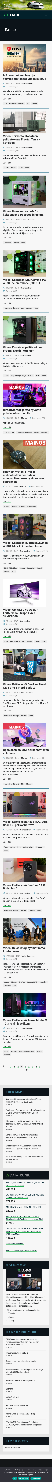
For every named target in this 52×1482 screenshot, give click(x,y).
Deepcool (7, 243)
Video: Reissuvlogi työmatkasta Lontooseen (24, 949)
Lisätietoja (36, 1478)
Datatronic (19, 1175)
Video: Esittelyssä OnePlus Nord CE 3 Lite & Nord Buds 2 (24, 686)
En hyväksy (23, 1478)
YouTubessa (11, 1300)
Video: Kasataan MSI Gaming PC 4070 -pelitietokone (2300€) (24, 281)
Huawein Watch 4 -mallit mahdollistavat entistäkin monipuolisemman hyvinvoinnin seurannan (23, 476)
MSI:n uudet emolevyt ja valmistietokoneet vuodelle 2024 (24, 77)
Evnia (6, 641)
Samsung (44, 432)
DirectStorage (9, 432)
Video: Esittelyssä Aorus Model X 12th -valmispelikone (25, 1022)
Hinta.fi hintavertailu (12, 1447)
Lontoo (6, 982)
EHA (5, 104)
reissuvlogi (43, 982)
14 (27, 1070)
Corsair (22, 568)
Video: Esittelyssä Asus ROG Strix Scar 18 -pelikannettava (25, 823)
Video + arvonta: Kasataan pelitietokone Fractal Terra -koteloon (21, 139)
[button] (46, 14)
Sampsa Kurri (27, 83)
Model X (7, 1055)
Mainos (34, 104)
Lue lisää (7, 98)
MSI (28, 104)
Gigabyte (14, 1051)
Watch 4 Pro (31, 506)
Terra (21, 168)
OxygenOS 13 (32, 982)
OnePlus (32, 910)
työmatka (7, 985)
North (38, 376)
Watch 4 (22, 506)
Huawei (6, 506)
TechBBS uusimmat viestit (21, 1332)
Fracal (6, 376)
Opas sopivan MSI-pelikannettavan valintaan (26, 751)
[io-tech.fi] (11, 15)
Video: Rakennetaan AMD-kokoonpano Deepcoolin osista (23, 213)
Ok (15, 1478)
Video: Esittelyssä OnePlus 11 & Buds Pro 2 (24, 887)
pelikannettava (28, 847)
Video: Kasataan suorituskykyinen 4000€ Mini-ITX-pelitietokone (25, 544)
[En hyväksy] (49, 1474)
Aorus (6, 1051)
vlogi (14, 985)
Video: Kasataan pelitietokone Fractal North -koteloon (22, 349)
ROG (19, 847)
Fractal (6, 168)
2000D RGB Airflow (10, 568)
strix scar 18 (40, 847)
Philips (37, 641)
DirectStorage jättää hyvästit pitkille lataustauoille (22, 411)
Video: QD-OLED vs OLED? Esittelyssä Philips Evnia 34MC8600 (20, 613)
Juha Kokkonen (28, 219)
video (27, 168)
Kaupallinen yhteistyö (16, 104)
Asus (6, 847)
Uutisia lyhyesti (15, 1092)
